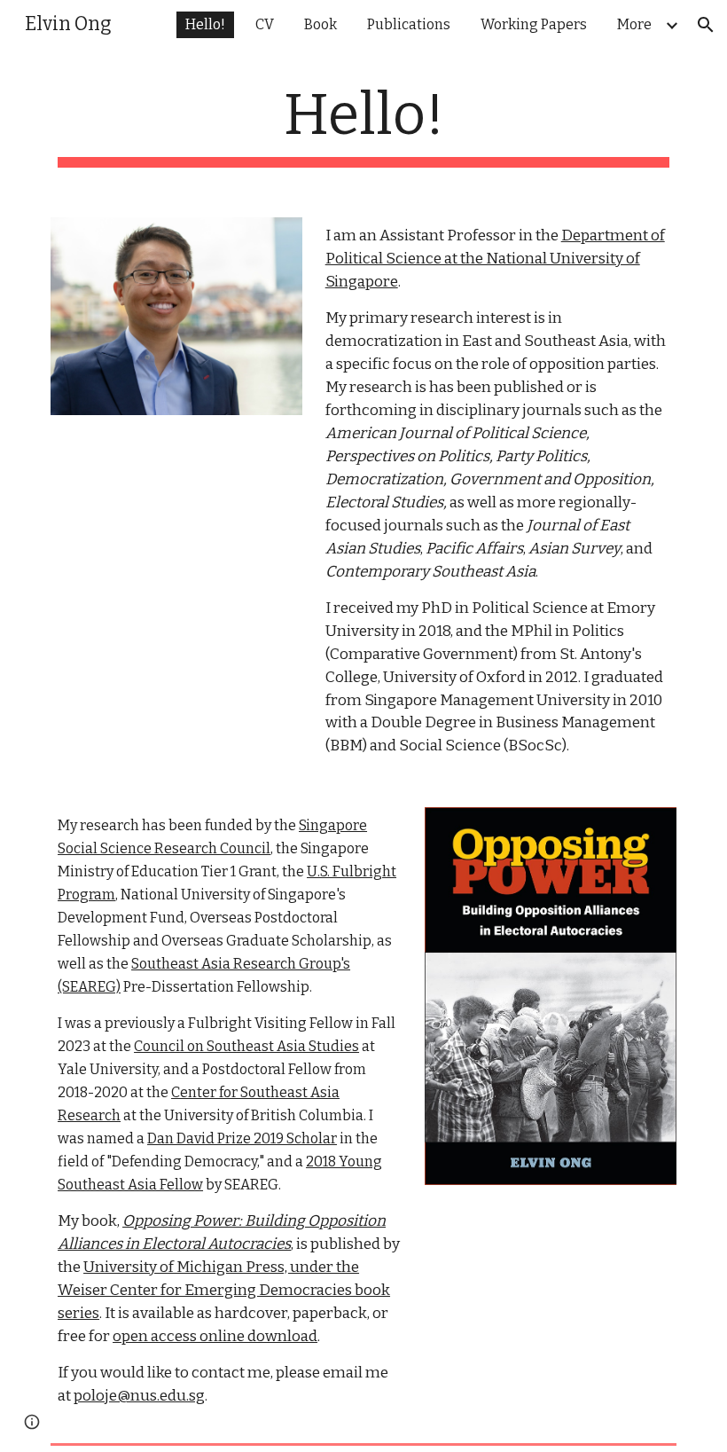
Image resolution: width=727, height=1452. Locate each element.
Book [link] (320, 24)
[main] (363, 125)
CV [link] (264, 24)
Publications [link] (408, 24)
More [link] (634, 24)
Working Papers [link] (534, 24)
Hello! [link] (205, 24)
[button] (705, 25)
